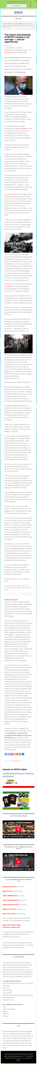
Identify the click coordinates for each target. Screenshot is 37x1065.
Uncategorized (16, 761)
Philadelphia (16, 548)
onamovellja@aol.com (15, 1056)
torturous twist (12, 196)
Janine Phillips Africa (10, 896)
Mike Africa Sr (8, 891)
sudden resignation (21, 128)
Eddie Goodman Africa (11, 905)
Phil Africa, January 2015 (11, 927)
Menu (20, 18)
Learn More (16, 6)
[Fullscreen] (32, 836)
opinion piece (12, 406)
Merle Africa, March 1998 (12, 925)
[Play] (5, 836)
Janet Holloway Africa (11, 900)
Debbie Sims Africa (10, 887)
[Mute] (29, 836)
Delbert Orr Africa (9, 909)
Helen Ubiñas (17, 585)
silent (10, 485)
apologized (8, 286)
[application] (18, 829)
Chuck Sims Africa (9, 914)
